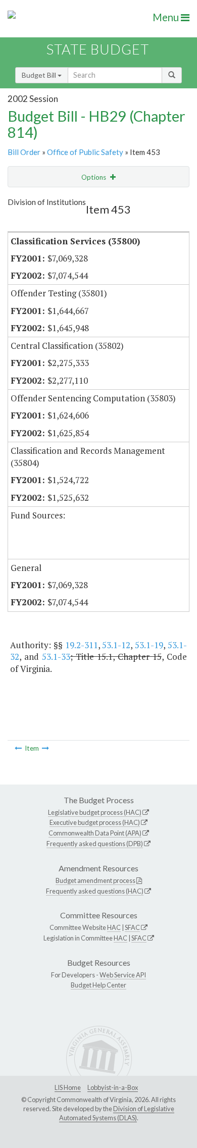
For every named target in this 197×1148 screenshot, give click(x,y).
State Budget (97, 49)
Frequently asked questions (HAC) (94, 891)
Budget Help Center (98, 985)
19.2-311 (81, 645)
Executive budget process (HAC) (95, 822)
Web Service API (123, 975)
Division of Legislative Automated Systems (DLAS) (116, 1113)
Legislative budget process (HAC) (94, 812)
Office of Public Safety (85, 151)
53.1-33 (56, 656)
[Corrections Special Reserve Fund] (45, 748)
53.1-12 (116, 645)
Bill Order (24, 151)
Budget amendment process (95, 880)
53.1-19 (149, 645)
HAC (114, 927)
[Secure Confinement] (18, 748)
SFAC (132, 927)
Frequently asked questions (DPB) (94, 844)
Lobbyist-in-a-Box (112, 1087)
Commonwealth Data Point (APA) (94, 833)
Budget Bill (40, 75)
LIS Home (68, 1087)
